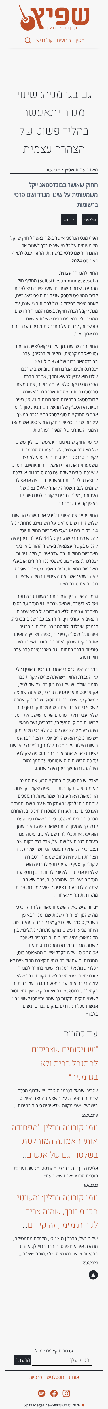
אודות (74, 1377)
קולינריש (44, 40)
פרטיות (35, 1377)
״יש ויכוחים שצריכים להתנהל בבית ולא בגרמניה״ (64, 1063)
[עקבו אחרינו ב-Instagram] (66, 1393)
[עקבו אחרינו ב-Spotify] (42, 1393)
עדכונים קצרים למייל (54, 1351)
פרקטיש (69, 219)
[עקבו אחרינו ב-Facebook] (54, 1393)
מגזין (80, 40)
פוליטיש (90, 219)
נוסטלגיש (55, 1377)
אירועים (64, 40)
